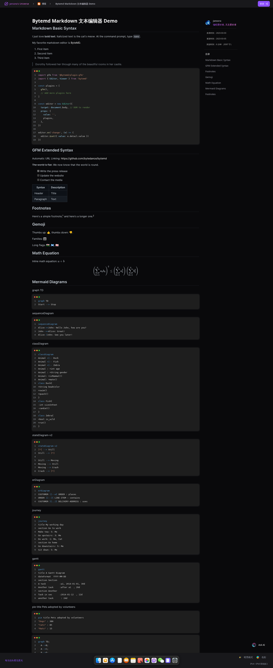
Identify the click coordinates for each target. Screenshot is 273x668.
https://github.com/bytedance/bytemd (84, 158)
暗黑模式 (248, 657)
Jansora (217, 20)
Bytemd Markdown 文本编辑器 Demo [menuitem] (75, 3)
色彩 (264, 657)
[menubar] (42, 4)
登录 (262, 3)
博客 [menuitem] (44, 3)
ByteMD (75, 42)
